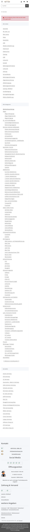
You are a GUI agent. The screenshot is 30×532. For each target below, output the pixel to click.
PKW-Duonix (8, 245)
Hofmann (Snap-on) (8, 422)
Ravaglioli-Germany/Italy (9, 402)
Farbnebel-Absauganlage (11, 317)
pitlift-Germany (7, 396)
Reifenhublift (8, 158)
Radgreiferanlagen (9, 198)
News (4, 37)
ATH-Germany (6, 425)
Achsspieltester (9, 136)
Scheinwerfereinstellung (9, 232)
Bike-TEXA (7, 250)
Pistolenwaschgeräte (10, 326)
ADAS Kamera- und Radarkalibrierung (14, 241)
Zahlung (5, 71)
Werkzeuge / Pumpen (8, 344)
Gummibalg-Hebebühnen (11, 189)
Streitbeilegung (7, 91)
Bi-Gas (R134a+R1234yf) (11, 281)
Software (7, 272)
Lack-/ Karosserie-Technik (9, 313)
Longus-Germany (7, 419)
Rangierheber (8, 221)
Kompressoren (6, 306)
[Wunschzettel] (24, 1)
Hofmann (7, 263)
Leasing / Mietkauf (7, 88)
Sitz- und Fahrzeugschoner (12, 353)
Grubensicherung (9, 301)
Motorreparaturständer (11, 216)
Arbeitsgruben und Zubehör (10, 297)
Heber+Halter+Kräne (8, 207)
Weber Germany (7, 410)
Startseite (5, 28)
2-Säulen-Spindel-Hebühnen (12, 181)
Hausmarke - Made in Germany (11, 382)
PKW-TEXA (7, 243)
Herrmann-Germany (8, 391)
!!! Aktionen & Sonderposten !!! (11, 361)
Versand (20, 520)
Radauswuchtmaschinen (11, 149)
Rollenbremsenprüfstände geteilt (13, 304)
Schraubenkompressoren (11, 310)
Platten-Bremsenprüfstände (12, 129)
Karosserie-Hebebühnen (11, 319)
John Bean (7, 266)
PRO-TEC (5, 399)
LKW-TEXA (7, 248)
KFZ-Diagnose (6, 239)
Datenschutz (6, 51)
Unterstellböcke (9, 225)
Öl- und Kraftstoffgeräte (9, 120)
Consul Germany (7, 416)
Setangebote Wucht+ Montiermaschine (15, 154)
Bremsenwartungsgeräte (11, 138)
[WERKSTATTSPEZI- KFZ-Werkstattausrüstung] (7, 1)
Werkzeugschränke (10, 355)
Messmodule (8, 257)
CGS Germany (6, 413)
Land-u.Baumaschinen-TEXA (12, 252)
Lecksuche (7, 283)
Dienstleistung (8, 288)
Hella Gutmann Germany (9, 385)
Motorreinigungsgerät (10, 125)
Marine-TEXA (8, 254)
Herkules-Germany (8, 388)
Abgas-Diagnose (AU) (10, 116)
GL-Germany (6, 379)
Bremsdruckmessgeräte (11, 145)
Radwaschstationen (10, 156)
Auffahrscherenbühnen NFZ (12, 196)
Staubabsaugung (9, 328)
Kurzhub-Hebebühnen (10, 172)
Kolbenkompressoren (10, 308)
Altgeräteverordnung (8, 80)
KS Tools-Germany (7, 393)
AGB (4, 43)
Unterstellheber (9, 228)
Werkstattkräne (9, 230)
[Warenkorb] (27, 1)
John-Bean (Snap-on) (8, 428)
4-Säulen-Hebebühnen (10, 183)
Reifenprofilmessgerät (10, 165)
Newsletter (6, 40)
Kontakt (5, 63)
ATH (6, 261)
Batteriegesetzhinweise (9, 65)
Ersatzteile (7, 205)
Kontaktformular (16, 454)
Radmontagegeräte (10, 219)
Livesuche (5, 60)
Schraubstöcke (8, 351)
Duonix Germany (7, 373)
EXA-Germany (6, 376)
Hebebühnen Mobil (10, 185)
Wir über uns (6, 31)
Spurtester (7, 142)
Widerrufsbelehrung (8, 97)
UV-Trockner (8, 337)
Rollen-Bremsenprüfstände (12, 131)
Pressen (5, 342)
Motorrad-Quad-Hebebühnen (12, 192)
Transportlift (8, 203)
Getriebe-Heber (9, 210)
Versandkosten (7, 74)
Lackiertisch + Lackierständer (12, 321)
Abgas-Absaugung (9, 113)
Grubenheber (8, 212)
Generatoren (8, 346)
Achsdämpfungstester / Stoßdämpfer (14, 140)
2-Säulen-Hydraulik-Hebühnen (12, 178)
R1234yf (7, 277)
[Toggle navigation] (2, 1)
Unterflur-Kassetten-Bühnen (12, 174)
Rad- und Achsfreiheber (11, 201)
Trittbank (7, 333)
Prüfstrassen (8, 134)
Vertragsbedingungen (8, 94)
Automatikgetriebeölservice (12, 122)
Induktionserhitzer (9, 348)
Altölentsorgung (7, 83)
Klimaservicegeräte (8, 270)
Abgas (4, 111)
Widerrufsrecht (13, 508)
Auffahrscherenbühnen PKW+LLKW (14, 194)
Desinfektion (6, 357)
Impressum (6, 48)
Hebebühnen (6, 169)
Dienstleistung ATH (10, 292)
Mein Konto (6, 34)
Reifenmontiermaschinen (11, 151)
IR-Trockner (8, 335)
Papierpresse (8, 324)
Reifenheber (8, 223)
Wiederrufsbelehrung (8, 46)
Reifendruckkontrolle (10, 160)
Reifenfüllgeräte (9, 163)
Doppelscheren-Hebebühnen (12, 187)
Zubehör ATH (8, 290)
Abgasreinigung (9, 118)
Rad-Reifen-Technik (8, 147)
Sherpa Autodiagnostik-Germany (11, 405)
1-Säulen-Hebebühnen (10, 176)
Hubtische (7, 214)
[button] (21, 1)
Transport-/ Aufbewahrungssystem (14, 330)
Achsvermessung (7, 259)
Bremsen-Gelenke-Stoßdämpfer (11, 127)
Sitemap (5, 54)
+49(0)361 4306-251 (16, 448)
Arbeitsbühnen (9, 315)
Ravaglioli (7, 268)
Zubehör (7, 167)
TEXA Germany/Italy (8, 408)
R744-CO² (7, 279)
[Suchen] (27, 5)
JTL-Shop (17, 530)
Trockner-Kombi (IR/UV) (11, 339)
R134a (6, 274)
